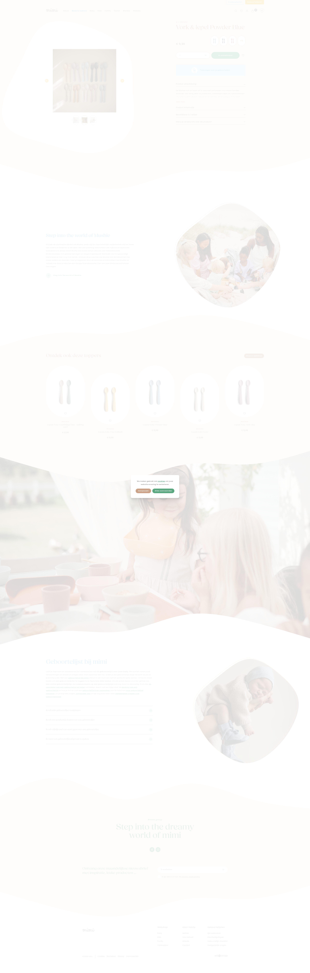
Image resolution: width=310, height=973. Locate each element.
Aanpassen (143, 491)
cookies (161, 481)
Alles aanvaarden (163, 491)
